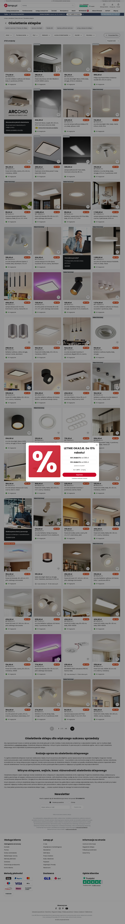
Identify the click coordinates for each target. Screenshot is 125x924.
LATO (79, 470)
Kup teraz (79, 475)
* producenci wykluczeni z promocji (79, 478)
